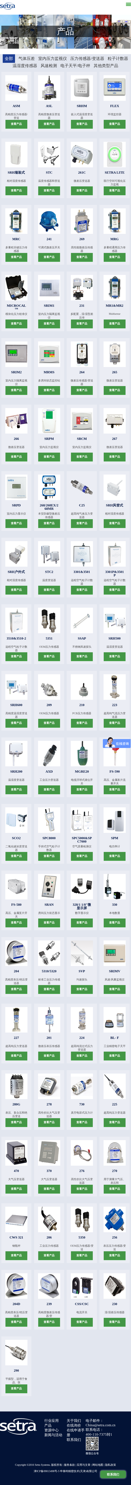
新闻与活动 (53, 1435)
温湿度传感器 (25, 65)
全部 (9, 58)
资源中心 (51, 1430)
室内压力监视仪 (52, 58)
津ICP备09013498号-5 (46, 1471)
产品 (48, 1425)
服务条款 (69, 1464)
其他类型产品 (106, 65)
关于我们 (74, 1421)
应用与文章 (83, 1464)
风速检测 (49, 65)
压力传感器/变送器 (87, 58)
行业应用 (51, 1421)
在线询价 (74, 1425)
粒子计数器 (118, 58)
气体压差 (26, 58)
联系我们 (74, 1440)
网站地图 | (98, 1464)
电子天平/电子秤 (75, 65)
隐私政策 (110, 1464)
